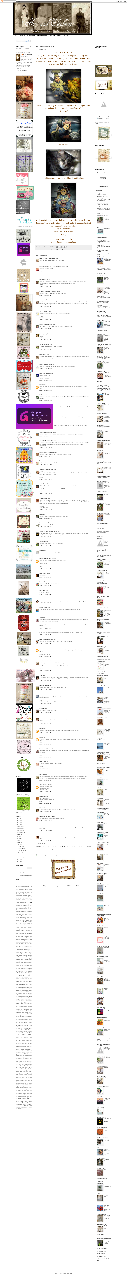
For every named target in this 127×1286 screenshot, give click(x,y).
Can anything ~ (107, 504)
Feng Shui (23, 962)
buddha (21, 917)
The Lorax (25, 1087)
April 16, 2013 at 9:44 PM (45, 328)
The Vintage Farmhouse (103, 1137)
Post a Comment (42, 843)
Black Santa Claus (28, 905)
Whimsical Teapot (28, 1105)
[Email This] (59, 247)
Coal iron (28, 937)
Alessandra (42, 717)
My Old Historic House (102, 1204)
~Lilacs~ (105, 789)
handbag (17, 981)
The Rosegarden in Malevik (103, 440)
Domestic (49, 249)
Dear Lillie (99, 381)
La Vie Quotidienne (44, 685)
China (23, 930)
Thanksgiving (22, 1086)
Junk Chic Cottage (101, 286)
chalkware (18, 927)
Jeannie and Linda (43, 694)
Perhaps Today (100, 536)
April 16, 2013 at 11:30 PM (45, 479)
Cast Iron (30, 921)
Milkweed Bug (18, 1016)
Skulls (26, 1068)
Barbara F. (42, 394)
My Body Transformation (102, 583)
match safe (30, 1006)
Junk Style (23, 996)
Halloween (30, 980)
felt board (28, 961)
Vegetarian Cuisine (25, 1096)
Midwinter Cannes (28, 1012)
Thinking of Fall (100, 213)
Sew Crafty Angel (101, 1007)
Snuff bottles (18, 1070)
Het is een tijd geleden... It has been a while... (107, 1217)
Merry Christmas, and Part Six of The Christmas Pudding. (107, 1242)
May (19, 840)
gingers (17, 975)
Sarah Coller (42, 761)
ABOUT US (22, 35)
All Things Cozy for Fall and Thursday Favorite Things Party (107, 375)
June (19, 838)
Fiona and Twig (100, 976)
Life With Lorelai (101, 631)
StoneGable (100, 738)
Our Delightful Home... (102, 1017)
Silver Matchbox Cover (24, 1059)
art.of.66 (99, 883)
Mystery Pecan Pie (28, 1018)
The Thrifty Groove (101, 925)
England (24, 958)
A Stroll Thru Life (101, 212)
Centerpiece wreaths (20, 926)
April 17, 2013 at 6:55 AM (45, 613)
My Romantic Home (102, 873)
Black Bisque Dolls (19, 904)
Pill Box (28, 1032)
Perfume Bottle (29, 1026)
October (20, 830)
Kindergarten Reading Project (21, 999)
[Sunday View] (23, 402)
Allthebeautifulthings (102, 671)
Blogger (70, 1273)
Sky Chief (30, 1068)
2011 (18, 861)
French (21, 966)
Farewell (106, 719)
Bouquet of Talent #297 (101, 809)
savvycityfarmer (101, 1158)
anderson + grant (101, 334)
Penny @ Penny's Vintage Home (47, 258)
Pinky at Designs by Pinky (45, 324)
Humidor (30, 984)
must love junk (100, 1027)
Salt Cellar (24, 1046)
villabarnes (99, 430)
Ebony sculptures (23, 955)
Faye (40, 514)
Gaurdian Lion (20, 969)
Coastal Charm (100, 812)
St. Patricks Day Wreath (27, 1074)
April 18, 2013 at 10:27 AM (45, 770)
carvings (24, 921)
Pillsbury (20, 1034)
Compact (30, 939)
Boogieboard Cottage (102, 1178)
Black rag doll (21, 905)
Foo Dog (21, 965)
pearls (17, 1026)
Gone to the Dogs (22, 848)
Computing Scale (28, 940)
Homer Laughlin (19, 984)
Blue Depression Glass (26, 910)
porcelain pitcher (19, 1036)
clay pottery (18, 936)
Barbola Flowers (28, 898)
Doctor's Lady (26, 946)
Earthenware (18, 953)
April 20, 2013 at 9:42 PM (45, 811)
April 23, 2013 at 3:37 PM (45, 840)
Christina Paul (42, 354)
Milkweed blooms (28, 1015)
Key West (30, 996)
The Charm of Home (44, 344)
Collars (26, 939)
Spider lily (17, 1071)
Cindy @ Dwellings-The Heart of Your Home (50, 333)
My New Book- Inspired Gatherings (107, 563)
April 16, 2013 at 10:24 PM (45, 400)
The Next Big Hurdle (101, 273)
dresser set (28, 949)
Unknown (41, 384)
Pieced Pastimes (101, 275)
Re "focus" (106, 404)
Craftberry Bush (101, 1253)
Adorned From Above (44, 784)
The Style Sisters (101, 320)
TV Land (20, 844)
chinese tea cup (23, 931)
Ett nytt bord (106, 967)
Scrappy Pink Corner (102, 717)
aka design (99, 305)
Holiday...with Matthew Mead (104, 1238)
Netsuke (27, 1019)
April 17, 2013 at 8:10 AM (45, 643)
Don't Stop (106, 494)
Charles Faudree (23, 927)
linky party (25, 1002)
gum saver (22, 978)
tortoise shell (29, 1093)
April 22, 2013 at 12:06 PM (45, 830)
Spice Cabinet (29, 1070)
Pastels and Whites (101, 1214)
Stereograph (18, 1077)
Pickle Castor (23, 1032)
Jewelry (30, 993)
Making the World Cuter (102, 315)
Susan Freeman (43, 498)
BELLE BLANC (100, 904)
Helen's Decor (42, 573)
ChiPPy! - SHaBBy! (101, 393)
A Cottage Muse (101, 1193)
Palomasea (42, 796)
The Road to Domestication (103, 476)
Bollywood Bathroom (20, 911)
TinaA (40, 581)
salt (21, 1046)
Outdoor (17, 1023)
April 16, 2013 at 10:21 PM (45, 380)
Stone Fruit (24, 1077)
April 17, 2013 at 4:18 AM (45, 585)
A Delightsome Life (101, 535)
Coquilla (17, 942)
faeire (53, 249)
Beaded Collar (29, 899)
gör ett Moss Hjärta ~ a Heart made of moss (107, 443)
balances (17, 898)
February (20, 855)
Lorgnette (26, 1003)
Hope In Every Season (102, 481)
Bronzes (23, 915)
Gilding (28, 974)
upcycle (23, 1095)
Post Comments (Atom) (47, 849)
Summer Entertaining (22, 1080)
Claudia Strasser (28, 934)
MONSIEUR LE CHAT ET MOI (46, 558)
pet (65, 249)
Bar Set (22, 898)
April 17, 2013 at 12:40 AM (45, 526)
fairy (55, 249)
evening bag (29, 958)
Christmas (106, 854)
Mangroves (24, 1004)
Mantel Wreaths (19, 1006)
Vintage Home (100, 997)
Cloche (27, 936)
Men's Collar (23, 1009)
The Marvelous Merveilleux (102, 1236)
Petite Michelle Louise (102, 1066)
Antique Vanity (29, 890)
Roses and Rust (101, 853)
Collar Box (23, 939)
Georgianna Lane (101, 311)
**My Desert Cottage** (102, 675)
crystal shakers (25, 942)
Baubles (17, 899)
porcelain (28, 1034)
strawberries (18, 1078)
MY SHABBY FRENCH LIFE (103, 946)
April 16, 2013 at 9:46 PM (45, 339)
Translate (27, 48)
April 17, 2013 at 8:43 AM (45, 656)
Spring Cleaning (28, 1073)
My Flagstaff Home (101, 1256)
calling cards (22, 918)
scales (25, 1047)
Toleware (24, 1093)
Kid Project (18, 997)
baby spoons (22, 896)
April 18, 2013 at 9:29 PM (45, 791)
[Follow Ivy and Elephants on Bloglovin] (23, 42)
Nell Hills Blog (100, 461)
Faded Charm (100, 788)
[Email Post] (57, 246)
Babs (40, 737)
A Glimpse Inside (101, 661)
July (19, 836)
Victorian (20, 1098)
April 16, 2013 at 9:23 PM (45, 262)
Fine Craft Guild (100, 300)
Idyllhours (99, 1148)
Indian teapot (22, 990)
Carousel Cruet (19, 921)
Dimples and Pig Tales (102, 956)
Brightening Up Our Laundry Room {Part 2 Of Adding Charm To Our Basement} (103, 199)
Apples (28, 892)
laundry (23, 1000)
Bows (28, 911)
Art (31, 892)
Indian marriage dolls (24, 987)
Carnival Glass (29, 920)
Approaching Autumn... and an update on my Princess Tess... (107, 1152)
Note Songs (100, 538)
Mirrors (27, 1016)
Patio (25, 1025)
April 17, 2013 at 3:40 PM (45, 712)
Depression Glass (21, 945)
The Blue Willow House (102, 656)
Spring (17, 1073)
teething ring (18, 1084)
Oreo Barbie (24, 1022)
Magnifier (30, 1003)
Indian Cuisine (26, 985)
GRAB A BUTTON (31, 35)
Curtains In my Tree (101, 586)
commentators (26, 875)
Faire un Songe (100, 1107)
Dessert (26, 945)
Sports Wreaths (29, 1071)
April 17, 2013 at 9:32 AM (45, 680)
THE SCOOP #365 (101, 739)
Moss (17, 1018)
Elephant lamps (21, 956)
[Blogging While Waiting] (23, 527)
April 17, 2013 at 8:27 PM (45, 744)
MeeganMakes (100, 296)
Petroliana (26, 1028)
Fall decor (23, 961)
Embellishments (19, 958)
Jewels (30, 994)
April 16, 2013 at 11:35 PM (45, 493)
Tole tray (20, 1093)
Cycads (30, 942)
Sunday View (100, 987)
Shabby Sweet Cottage (102, 1056)
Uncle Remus (18, 1094)
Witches (26, 1107)
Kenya (26, 996)
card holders (22, 920)
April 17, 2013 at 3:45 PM (45, 724)
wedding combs (23, 1102)
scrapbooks (29, 1047)
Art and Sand (42, 541)
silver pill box (23, 1061)
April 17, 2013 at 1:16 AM (45, 545)
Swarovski (30, 1080)
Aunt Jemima (29, 893)
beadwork (17, 901)
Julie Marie (42, 299)
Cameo (26, 918)
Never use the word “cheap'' (103, 765)
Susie (40, 675)
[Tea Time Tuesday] (25, 681)
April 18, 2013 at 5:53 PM (45, 780)
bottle (25, 911)
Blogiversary (24, 908)
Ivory (27, 991)
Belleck (22, 901)
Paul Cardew (29, 1025)
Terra (40, 460)
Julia (20, 996)
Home (63, 846)
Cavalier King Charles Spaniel (24, 924)
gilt (31, 974)
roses (31, 1044)
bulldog (24, 917)
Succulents (23, 1078)
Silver (26, 1054)
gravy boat (26, 977)
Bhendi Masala (23, 902)
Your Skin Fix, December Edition (107, 866)
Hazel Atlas (22, 981)
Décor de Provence (101, 742)
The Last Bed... (107, 895)
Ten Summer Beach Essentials (103, 297)
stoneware (30, 1077)
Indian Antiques (19, 985)
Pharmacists (18, 1029)
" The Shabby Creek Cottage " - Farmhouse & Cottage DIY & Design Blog (103, 387)
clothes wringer (23, 937)
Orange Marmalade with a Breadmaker (107, 259)
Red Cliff (30, 1043)
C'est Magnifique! (22, 850)
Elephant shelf (29, 956)
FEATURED (52, 35)
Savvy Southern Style (102, 570)
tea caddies (20, 1081)
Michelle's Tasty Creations (103, 767)
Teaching (26, 1083)
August (20, 834)
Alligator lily (27, 887)
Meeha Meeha (42, 523)
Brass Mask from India (21, 914)
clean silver (23, 936)
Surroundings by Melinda (103, 513)
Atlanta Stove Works (20, 893)
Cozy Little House (101, 763)
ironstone (23, 991)
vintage (29, 1098)
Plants (23, 1034)
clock (31, 936)
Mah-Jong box (19, 1004)
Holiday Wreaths (28, 982)
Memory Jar (18, 1009)
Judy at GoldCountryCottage (46, 440)
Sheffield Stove (25, 1052)
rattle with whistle (23, 1043)
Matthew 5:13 (19, 1007)
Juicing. (17, 996)
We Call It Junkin (101, 554)
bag (26, 896)
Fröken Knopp (100, 822)
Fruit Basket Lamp (19, 968)
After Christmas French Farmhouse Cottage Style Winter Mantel (107, 613)
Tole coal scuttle (25, 1090)
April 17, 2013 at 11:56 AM (45, 689)
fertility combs (29, 962)
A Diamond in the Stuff (102, 356)
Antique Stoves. (21, 890)
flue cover (18, 965)
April (19, 842)
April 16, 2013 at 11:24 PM (45, 464)
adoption (27, 885)
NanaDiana (42, 774)
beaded (23, 899)
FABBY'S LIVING (43, 279)
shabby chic (29, 1050)
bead (20, 899)
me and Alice (100, 777)
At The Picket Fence (102, 330)
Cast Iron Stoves (26, 923)
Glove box (21, 977)
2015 (18, 820)
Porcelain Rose (28, 1036)
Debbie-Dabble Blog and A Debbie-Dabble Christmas (52, 266)
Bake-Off (30, 896)
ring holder (23, 1044)
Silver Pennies (100, 267)
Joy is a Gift (106, 687)
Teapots (30, 1083)
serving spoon (24, 1050)
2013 (18, 824)
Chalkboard (29, 926)
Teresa (41, 617)
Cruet (20, 942)
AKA (21, 886)
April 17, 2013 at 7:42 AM (45, 634)
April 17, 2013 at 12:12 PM (45, 703)
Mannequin (29, 1004)
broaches (30, 914)
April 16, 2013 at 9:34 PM (45, 319)
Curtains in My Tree (44, 661)
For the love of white (102, 1127)
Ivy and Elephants (27, 54)
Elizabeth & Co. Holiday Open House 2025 (107, 364)
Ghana (26, 972)
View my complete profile (21, 70)
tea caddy (26, 1081)
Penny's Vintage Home (102, 215)
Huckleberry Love (101, 1117)
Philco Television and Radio (21, 1031)
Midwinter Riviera (26, 1013)
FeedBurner (106, 181)
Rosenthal (27, 1044)
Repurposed (18, 1044)
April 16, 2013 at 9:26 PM (45, 275)
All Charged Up (107, 1077)
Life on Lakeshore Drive (103, 808)
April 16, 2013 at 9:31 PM (45, 295)
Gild (26, 974)
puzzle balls (18, 1040)
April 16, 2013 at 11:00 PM (45, 447)
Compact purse (19, 940)
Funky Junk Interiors (102, 193)
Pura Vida (41, 708)
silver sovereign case (23, 1062)
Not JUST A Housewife (102, 196)
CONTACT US (67, 35)
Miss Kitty (41, 599)
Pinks (105, 1169)
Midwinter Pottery (19, 1013)
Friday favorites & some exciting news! (107, 469)
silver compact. (26, 1058)
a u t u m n (106, 779)
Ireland (19, 991)
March (20, 853)
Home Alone (21, 846)
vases (19, 1096)
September (21, 832)
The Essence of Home (102, 832)
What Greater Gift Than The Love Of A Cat (107, 730)
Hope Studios (100, 863)
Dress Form (23, 949)
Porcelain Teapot (19, 1037)
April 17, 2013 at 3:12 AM (45, 577)
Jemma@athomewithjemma (46, 469)
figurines (58, 249)
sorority (23, 1070)
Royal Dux (18, 1046)
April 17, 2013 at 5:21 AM (45, 603)
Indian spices (25, 988)
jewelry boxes (18, 994)
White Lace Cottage (101, 549)
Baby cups (27, 895)
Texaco (26, 1084)
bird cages (29, 902)
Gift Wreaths (21, 974)
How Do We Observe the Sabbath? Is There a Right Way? (107, 485)
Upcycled (27, 1094)
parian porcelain (26, 1023)
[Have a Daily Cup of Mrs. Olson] (24, 703)
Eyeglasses (18, 959)
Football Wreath (27, 965)
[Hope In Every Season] (25, 497)
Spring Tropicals (19, 1074)
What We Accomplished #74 (107, 1227)
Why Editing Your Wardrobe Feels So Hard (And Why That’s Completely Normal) (103, 308)
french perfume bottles (27, 966)
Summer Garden (100, 673)
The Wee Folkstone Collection (80, 249)
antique (26, 889)
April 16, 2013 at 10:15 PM (45, 360)
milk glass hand (21, 1015)
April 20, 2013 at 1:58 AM (45, 803)
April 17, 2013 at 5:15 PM (45, 732)
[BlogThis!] (61, 247)
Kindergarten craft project (26, 997)
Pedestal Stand (22, 1026)
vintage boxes (25, 1099)
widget (30, 875)
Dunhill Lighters (28, 952)
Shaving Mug (18, 1052)
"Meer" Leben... (107, 905)
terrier (23, 1084)
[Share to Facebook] (64, 247)
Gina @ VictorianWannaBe (45, 432)
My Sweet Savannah (102, 466)
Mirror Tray (24, 1016)
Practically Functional (102, 523)
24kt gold (17, 885)
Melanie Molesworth (27, 1007)
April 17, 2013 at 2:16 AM (45, 554)
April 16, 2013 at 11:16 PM (45, 456)
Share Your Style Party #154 (106, 835)
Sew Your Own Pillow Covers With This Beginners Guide (107, 338)
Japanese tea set (22, 993)
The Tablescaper (101, 1168)
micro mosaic (21, 1012)
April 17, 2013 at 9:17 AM (45, 670)
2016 (18, 818)
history (27, 981)
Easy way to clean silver (26, 953)
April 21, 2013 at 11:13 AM (45, 820)
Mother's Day (21, 1018)
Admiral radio (22, 885)
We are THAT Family (102, 1248)
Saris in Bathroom (19, 1047)
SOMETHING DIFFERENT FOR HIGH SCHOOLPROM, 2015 (107, 1208)
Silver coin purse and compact (25, 1057)
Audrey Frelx (42, 484)
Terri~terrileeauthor (44, 835)
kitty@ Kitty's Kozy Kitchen (46, 816)
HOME (15, 35)
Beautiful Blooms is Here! (102, 312)
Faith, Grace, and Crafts (103, 636)
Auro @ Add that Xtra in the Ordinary (48, 531)
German (22, 972)
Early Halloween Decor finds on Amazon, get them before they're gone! (107, 419)
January (20, 857)
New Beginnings (107, 844)
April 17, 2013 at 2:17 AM (45, 568)
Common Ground (101, 403)
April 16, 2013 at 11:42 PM (45, 509)
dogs (31, 946)
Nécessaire (22, 1019)
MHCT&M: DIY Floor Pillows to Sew (107, 664)
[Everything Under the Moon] (23, 512)
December (20, 826)
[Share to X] (63, 247)
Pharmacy (23, 1029)
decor (22, 943)
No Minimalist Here (101, 425)
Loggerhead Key (19, 1003)
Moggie (62, 249)
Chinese (17, 931)
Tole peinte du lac (26, 1091)
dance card (18, 943)
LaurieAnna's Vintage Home (104, 936)
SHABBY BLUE (107, 947)
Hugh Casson (25, 984)
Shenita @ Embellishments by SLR (48, 291)
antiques (17, 892)
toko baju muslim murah (45, 825)
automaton (18, 895)
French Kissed (100, 1234)
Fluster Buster (100, 245)
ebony (17, 955)
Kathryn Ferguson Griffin (45, 364)
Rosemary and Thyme (44, 748)
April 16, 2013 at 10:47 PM (45, 436)
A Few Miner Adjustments (103, 1086)
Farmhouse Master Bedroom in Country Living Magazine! (107, 960)
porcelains (26, 1037)
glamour (26, 975)
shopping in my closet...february (107, 516)
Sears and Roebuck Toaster (22, 1049)
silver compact (19, 1058)
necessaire (18, 1019)
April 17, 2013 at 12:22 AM (45, 518)
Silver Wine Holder (23, 1067)
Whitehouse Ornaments (20, 1107)
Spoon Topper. (22, 1071)
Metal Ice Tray (23, 1010)
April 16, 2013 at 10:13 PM (45, 350)
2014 (18, 822)
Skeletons (23, 1068)
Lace (29, 999)
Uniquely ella (100, 450)
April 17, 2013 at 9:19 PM (45, 757)
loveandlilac (42, 590)
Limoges (21, 1002)
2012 (18, 859)
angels (22, 889)
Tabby (72, 249)
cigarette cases (21, 934)
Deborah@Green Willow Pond (46, 452)
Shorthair (68, 249)
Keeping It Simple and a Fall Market (106, 649)
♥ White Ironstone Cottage (103, 842)
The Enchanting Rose (102, 728)
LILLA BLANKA (100, 1183)
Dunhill (21, 952)
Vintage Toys (23, 1101)
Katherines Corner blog (102, 203)
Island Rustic (100, 893)
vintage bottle (18, 1099)
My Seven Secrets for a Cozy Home (106, 348)
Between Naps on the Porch (103, 272)
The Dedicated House (102, 237)
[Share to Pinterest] (66, 247)
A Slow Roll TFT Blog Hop (102, 204)
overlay (20, 1023)
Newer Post (38, 846)
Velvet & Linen (100, 528)
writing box (20, 1108)
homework (99, 707)
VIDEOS (59, 35)
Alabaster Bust (25, 886)
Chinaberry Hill (28, 930)
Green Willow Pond (101, 1224)
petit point (20, 1028)
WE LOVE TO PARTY (42, 35)
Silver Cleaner (25, 1055)
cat (46, 249)
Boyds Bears (42, 249)
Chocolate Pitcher (24, 933)
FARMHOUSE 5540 (101, 646)
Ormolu (30, 1022)
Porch (31, 1037)
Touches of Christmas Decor (103, 382)
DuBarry (21, 950)
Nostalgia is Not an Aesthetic (103, 331)
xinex (40, 807)
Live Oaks (30, 1002)
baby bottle (22, 895)
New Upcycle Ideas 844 (102, 194)
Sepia (19, 1050)
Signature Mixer (19, 1054)
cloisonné (17, 937)
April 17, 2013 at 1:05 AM (45, 537)
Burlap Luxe (100, 798)
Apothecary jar (23, 892)
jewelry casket (25, 994)
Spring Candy (22, 1073)
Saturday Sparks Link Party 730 (106, 278)
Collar (19, 939)
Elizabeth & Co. (100, 361)
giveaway (21, 975)
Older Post (88, 846)
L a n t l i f (99, 966)
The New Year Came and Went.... (107, 1099)
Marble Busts (24, 1006)
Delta (25, 943)
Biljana (41, 550)
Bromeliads (18, 915)
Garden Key (25, 968)
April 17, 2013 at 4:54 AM (45, 594)
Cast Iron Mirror (19, 923)
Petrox (30, 1028)
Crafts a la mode (101, 371)
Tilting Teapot (27, 1089)
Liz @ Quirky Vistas (44, 607)
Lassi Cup (20, 1000)
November (20, 828)
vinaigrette (24, 1098)
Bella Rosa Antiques (102, 696)
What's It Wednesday (24, 1104)
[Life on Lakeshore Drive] (24, 753)
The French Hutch (43, 311)
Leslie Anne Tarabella (44, 373)
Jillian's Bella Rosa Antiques (46, 639)
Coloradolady (100, 1097)
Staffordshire (29, 1075)
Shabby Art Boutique (102, 207)
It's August (106, 927)
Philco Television (28, 1029)
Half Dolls (25, 980)
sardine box (29, 1046)
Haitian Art (27, 978)
